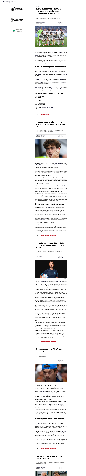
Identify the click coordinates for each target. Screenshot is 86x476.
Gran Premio (64, 185)
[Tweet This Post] (60, 22)
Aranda (41, 290)
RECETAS (75, 1)
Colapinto (56, 185)
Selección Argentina (44, 283)
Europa (56, 333)
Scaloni (44, 281)
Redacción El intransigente (41, 22)
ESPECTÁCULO (57, 1)
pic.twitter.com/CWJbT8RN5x (47, 107)
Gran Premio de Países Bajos (40, 164)
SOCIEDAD (40, 1)
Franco (53, 185)
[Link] (62, 22)
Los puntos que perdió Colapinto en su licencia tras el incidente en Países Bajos (17, 20)
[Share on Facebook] (58, 22)
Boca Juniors (43, 341)
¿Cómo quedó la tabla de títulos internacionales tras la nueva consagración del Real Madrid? (17, 9)
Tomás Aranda (58, 281)
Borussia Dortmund (45, 59)
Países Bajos (38, 187)
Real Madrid (37, 51)
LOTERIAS (63, 1)
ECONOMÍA (34, 1)
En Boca (50, 318)
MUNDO (44, 1)
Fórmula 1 (61, 229)
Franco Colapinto (58, 163)
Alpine (42, 235)
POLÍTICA (29, 1)
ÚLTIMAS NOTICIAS (21, 1)
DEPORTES (49, 1)
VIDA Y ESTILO (69, 1)
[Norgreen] (17, 30)
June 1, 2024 (49, 108)
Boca (42, 114)
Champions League (59, 51)
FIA (60, 172)
